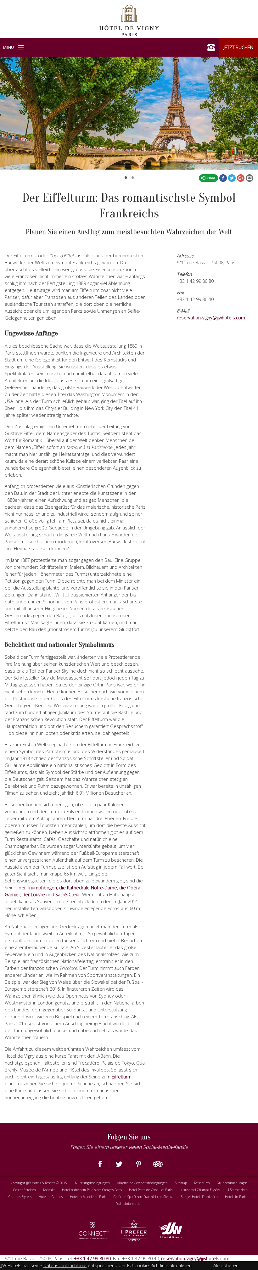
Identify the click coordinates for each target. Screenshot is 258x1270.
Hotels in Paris (235, 1196)
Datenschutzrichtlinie (65, 1265)
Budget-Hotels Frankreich (199, 1196)
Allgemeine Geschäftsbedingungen (142, 1183)
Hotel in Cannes (51, 1196)
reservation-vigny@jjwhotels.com (211, 318)
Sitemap (181, 1183)
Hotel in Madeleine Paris (88, 1196)
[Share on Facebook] (223, 177)
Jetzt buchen (238, 47)
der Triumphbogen (38, 888)
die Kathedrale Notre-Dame (88, 888)
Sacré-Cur (67, 895)
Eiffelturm (122, 1077)
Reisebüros (202, 1183)
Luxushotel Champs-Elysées (200, 1190)
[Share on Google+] (241, 177)
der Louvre (33, 895)
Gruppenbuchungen (232, 1183)
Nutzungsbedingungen (92, 1183)
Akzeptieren (225, 1265)
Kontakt (49, 1190)
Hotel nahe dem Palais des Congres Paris (92, 1190)
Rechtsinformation (129, 1203)
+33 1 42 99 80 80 (92, 1259)
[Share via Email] (249, 177)
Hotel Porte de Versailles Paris (150, 1190)
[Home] (129, 19)
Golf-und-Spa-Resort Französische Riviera (143, 1196)
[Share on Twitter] (232, 177)
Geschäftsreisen (24, 1190)
